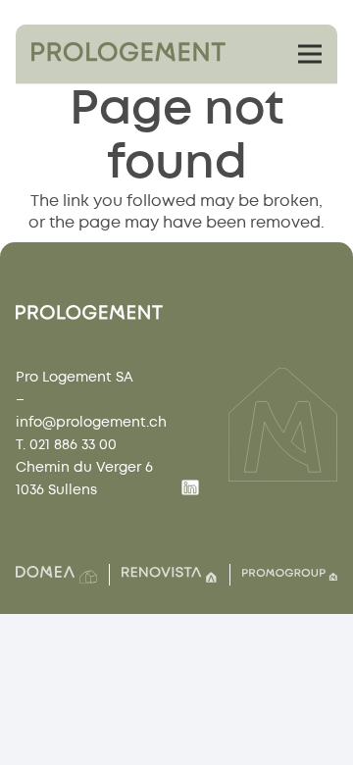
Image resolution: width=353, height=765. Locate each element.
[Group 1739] (190, 490)
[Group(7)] (289, 575)
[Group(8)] (169, 575)
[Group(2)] (56, 575)
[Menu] (309, 53)
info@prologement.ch (91, 422)
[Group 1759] (128, 52)
